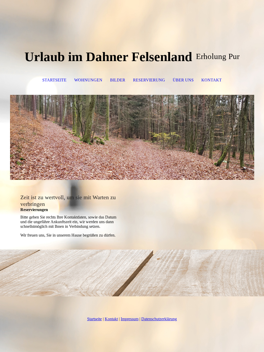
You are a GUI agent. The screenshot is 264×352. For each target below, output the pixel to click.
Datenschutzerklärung (159, 319)
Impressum (129, 319)
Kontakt (111, 319)
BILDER (117, 80)
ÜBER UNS (183, 80)
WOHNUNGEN (88, 80)
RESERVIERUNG (149, 80)
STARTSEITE (54, 80)
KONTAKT (211, 80)
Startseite (94, 319)
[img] (132, 137)
